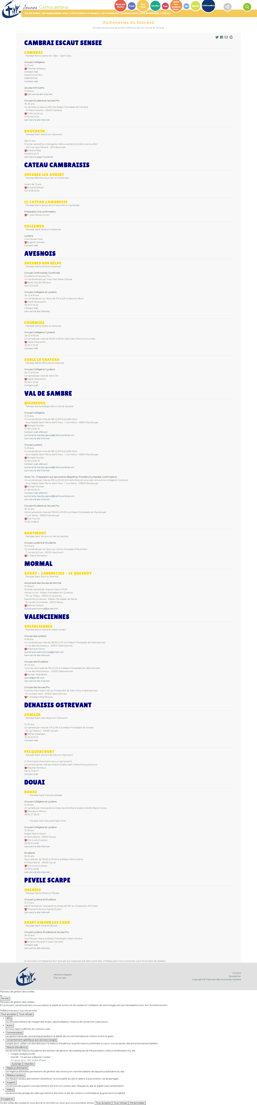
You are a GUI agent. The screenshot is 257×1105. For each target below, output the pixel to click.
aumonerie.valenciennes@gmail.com (44, 652)
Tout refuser (26, 1014)
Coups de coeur (129, 13)
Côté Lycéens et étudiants (84, 13)
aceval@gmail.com (34, 677)
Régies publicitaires (16, 1068)
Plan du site (60, 978)
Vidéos (9, 1089)
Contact (166, 13)
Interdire (29, 1064)
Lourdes (155, 6)
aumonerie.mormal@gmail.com (41, 608)
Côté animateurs (149, 13)
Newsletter (235, 976)
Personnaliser (137, 1103)
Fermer (5, 998)
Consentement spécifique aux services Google (31, 1040)
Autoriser (17, 1064)
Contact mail (31, 72)
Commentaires (14, 1032)
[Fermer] (1, 995)
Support (11, 1082)
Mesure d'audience (16, 1047)
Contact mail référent (36, 432)
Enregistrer (7, 1099)
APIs (8, 1018)
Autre (9, 1025)
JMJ (186, 6)
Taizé (132, 6)
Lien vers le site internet (39, 94)
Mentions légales (63, 974)
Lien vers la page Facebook (38, 157)
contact (161, 961)
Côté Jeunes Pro (110, 13)
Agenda (195, 6)
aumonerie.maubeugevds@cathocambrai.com (49, 435)
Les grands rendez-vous (55, 13)
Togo (165, 6)
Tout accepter (8, 1014)
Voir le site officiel (36, 1060)
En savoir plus (18, 1060)
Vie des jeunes (32, 13)
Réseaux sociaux (15, 1075)
